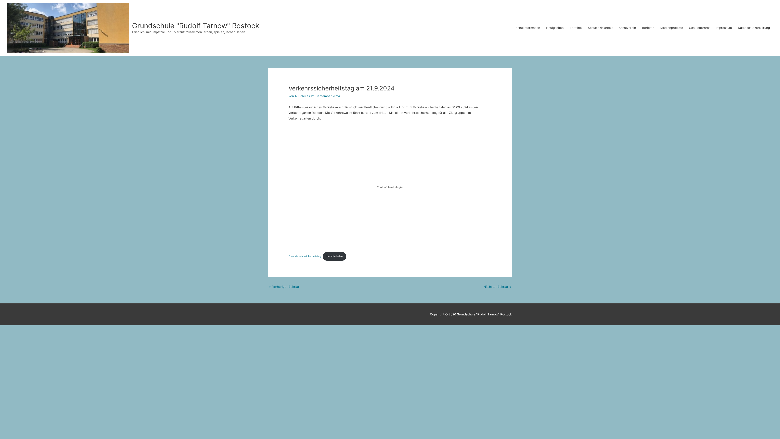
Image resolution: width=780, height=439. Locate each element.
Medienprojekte (671, 28)
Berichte (648, 28)
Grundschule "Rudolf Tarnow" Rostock (195, 25)
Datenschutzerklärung (754, 28)
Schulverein (627, 28)
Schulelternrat (699, 28)
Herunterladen (334, 256)
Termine (576, 28)
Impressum (724, 28)
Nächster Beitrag (497, 287)
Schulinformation (528, 28)
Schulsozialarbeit (600, 28)
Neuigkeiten (555, 28)
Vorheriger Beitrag (284, 287)
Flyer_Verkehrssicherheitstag (304, 256)
